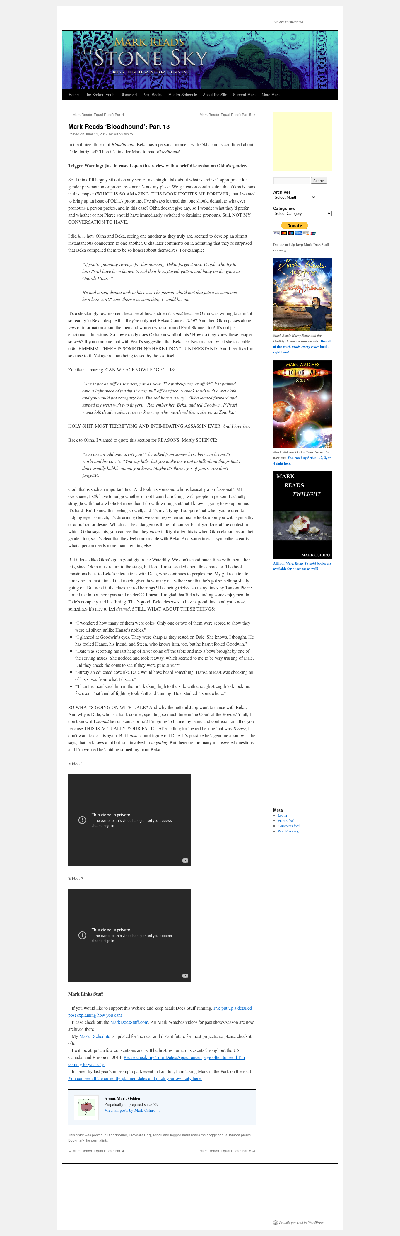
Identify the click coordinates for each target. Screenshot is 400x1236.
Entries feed (286, 820)
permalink (99, 1140)
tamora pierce (240, 1134)
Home (74, 94)
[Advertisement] (302, 141)
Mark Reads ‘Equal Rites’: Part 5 (228, 114)
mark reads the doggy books (204, 1134)
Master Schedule (182, 94)
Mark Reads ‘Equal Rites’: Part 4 (96, 114)
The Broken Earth (99, 94)
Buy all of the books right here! (302, 347)
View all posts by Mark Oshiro (133, 1110)
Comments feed (289, 825)
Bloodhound (117, 1134)
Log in (282, 815)
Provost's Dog (140, 1134)
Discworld (128, 94)
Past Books (153, 94)
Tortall (157, 1134)
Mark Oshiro (123, 133)
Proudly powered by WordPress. (301, 1222)
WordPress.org (288, 831)
